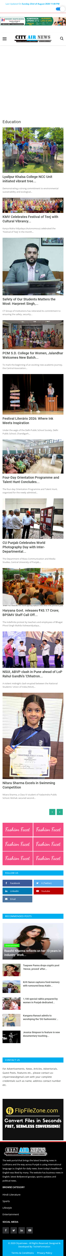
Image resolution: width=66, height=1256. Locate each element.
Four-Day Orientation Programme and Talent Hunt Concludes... (31, 479)
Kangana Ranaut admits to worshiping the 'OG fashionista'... (40, 1017)
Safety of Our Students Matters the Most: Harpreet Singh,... (29, 301)
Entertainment (11, 1214)
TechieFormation (41, 1246)
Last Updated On (32, 3)
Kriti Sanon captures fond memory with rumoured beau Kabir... (41, 984)
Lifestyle (7, 1207)
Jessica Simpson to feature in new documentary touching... (41, 1034)
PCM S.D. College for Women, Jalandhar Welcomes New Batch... (33, 355)
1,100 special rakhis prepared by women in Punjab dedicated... (40, 1001)
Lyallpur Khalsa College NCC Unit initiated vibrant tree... (27, 179)
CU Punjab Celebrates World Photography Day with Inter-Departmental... (24, 547)
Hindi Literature (11, 1194)
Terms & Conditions (23, 1252)
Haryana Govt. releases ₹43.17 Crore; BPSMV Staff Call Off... (31, 612)
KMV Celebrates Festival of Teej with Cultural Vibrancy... (30, 219)
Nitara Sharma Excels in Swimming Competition (29, 785)
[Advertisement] (33, 80)
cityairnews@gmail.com (16, 1076)
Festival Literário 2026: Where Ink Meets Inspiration (28, 420)
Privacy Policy (44, 1252)
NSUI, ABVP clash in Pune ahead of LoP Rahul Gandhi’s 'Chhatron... (32, 674)
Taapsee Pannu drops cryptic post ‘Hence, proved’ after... (41, 967)
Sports (6, 1201)
